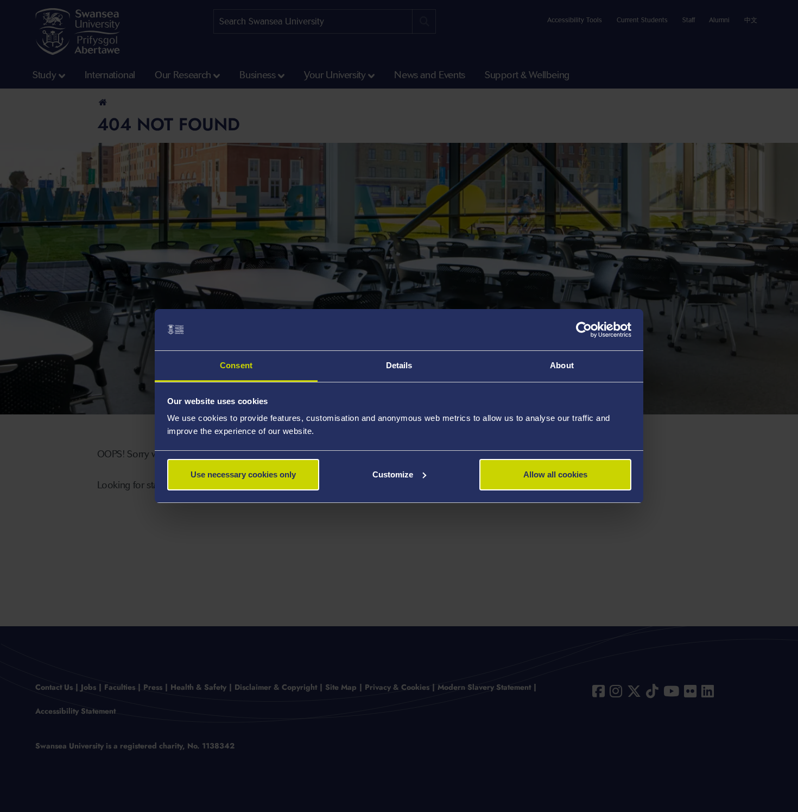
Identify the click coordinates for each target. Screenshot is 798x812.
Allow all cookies (555, 474)
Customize (392, 474)
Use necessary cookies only (243, 474)
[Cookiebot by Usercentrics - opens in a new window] (583, 330)
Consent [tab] (236, 365)
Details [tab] (399, 365)
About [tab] (562, 365)
